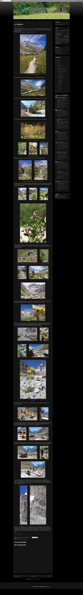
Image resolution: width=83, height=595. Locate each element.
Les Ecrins (25, 539)
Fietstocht (63, 35)
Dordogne (58, 33)
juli (58, 67)
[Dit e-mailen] (32, 537)
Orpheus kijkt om (60, 142)
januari (59, 88)
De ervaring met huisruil (61, 183)
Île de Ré (62, 38)
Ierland (58, 38)
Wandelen (58, 43)
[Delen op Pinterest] (37, 537)
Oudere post (49, 576)
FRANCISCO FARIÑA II (61, 97)
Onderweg (58, 40)
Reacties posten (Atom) (36, 579)
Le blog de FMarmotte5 (61, 152)
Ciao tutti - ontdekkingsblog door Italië (61, 119)
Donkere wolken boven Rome (62, 143)
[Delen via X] (34, 537)
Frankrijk (21, 539)
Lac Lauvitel (60, 83)
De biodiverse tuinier (61, 195)
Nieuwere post (17, 576)
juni (59, 87)
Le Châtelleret (60, 75)
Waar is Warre (59, 161)
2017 (58, 60)
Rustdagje (60, 81)
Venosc (59, 85)
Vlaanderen (67, 42)
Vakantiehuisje (59, 42)
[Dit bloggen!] (33, 537)
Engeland (58, 35)
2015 (58, 64)
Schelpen (63, 40)
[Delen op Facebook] (36, 537)
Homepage (33, 576)
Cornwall (64, 30)
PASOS (58, 131)
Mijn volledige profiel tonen (61, 197)
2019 (58, 59)
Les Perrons (60, 80)
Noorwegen (66, 39)
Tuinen (67, 40)
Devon (67, 31)
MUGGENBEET (60, 110)
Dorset (67, 33)
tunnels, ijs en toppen (62, 70)
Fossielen (67, 35)
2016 (58, 62)
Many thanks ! (59, 172)
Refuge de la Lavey (61, 68)
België (60, 30)
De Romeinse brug (61, 76)
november (60, 65)
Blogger (49, 586)
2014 (58, 91)
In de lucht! (60, 73)
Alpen (18, 539)
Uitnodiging (59, 111)
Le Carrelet (60, 78)
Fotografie (57, 36)
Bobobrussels (60, 171)
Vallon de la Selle (61, 71)
